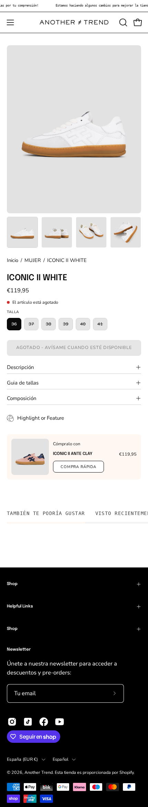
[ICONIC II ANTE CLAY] (30, 457)
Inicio (12, 260)
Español (61, 759)
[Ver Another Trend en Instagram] (12, 722)
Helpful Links (20, 606)
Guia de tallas (23, 382)
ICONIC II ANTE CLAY (72, 454)
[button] (122, 22)
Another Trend (38, 772)
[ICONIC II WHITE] (22, 232)
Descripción (20, 367)
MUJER (32, 260)
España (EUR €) (22, 759)
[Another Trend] (74, 22)
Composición (21, 398)
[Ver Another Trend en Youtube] (59, 722)
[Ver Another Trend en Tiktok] (28, 722)
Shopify (126, 772)
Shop (12, 584)
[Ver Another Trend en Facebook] (44, 722)
